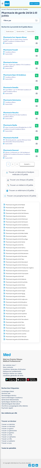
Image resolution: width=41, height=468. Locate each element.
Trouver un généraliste (9, 431)
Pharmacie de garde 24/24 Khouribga (17, 239)
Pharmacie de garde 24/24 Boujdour (16, 302)
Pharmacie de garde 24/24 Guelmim (16, 314)
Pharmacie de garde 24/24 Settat (15, 242)
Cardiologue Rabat (7, 391)
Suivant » (27, 164)
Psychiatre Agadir (7, 408)
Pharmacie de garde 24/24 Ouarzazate (17, 273)
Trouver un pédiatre (8, 441)
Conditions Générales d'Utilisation (14, 369)
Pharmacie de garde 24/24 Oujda (15, 291)
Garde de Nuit (20, 31)
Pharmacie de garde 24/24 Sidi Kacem (17, 222)
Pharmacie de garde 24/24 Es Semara (17, 305)
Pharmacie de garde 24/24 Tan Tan (16, 316)
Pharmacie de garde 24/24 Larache (16, 334)
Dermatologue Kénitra (8, 395)
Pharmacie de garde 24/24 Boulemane (17, 253)
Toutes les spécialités (8, 448)
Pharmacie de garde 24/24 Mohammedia (18, 228)
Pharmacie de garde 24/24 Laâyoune (16, 299)
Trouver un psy (6, 443)
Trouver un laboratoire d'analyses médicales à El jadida (21, 173)
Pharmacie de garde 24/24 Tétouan (16, 336)
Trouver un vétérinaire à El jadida (21, 190)
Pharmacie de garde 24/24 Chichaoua (17, 265)
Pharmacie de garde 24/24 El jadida (16, 236)
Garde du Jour (10, 31)
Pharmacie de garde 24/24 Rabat (15, 205)
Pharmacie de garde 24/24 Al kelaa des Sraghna (20, 268)
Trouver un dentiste (8, 424)
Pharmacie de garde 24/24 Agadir (15, 311)
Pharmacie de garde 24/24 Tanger (15, 328)
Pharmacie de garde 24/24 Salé (15, 207)
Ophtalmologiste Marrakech (10, 404)
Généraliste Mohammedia (10, 400)
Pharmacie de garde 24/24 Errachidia (16, 282)
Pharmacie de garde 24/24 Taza (15, 259)
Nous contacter (8, 367)
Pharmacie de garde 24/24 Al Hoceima (17, 250)
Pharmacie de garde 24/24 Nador (15, 296)
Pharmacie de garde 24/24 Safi (15, 276)
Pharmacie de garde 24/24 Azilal (15, 230)
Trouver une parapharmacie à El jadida (21, 196)
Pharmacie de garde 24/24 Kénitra (16, 216)
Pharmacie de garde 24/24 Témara (16, 210)
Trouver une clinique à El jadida (21, 180)
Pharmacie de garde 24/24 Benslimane (17, 339)
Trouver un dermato (8, 426)
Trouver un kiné (6, 435)
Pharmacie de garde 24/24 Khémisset (17, 219)
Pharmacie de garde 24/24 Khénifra (16, 288)
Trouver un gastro (7, 428)
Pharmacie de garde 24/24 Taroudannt (17, 319)
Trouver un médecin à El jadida (21, 185)
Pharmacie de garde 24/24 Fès (14, 245)
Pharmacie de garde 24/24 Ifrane (15, 285)
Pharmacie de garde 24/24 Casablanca (17, 225)
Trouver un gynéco (7, 433)
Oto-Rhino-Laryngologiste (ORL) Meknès (14, 406)
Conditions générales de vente (13, 375)
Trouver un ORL (6, 439)
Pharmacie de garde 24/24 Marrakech (17, 262)
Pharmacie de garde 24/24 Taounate (16, 256)
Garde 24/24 (30, 31)
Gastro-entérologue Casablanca (11, 398)
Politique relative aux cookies (12, 373)
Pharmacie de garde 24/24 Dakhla (16, 308)
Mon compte (34, 3)
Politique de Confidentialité (12, 371)
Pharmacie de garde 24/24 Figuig (15, 293)
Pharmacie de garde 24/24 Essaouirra (17, 271)
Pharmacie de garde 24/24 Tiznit (15, 325)
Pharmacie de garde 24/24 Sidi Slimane (17, 213)
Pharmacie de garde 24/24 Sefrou (15, 248)
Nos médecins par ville (9, 413)
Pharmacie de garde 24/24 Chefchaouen (17, 331)
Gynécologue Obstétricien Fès (11, 402)
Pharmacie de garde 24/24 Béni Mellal (17, 233)
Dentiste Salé (5, 393)
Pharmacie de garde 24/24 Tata (15, 322)
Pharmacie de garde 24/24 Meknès (16, 279)
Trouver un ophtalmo (8, 437)
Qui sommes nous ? (9, 365)
